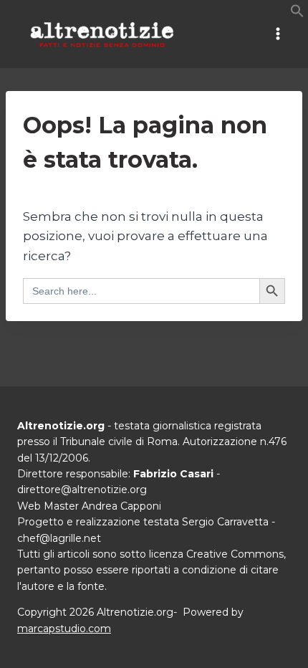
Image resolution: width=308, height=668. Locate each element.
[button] (297, 13)
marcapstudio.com (64, 628)
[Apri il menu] (277, 34)
